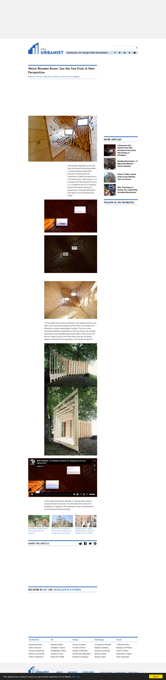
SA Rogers (39, 76)
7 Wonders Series (122, 644)
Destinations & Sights (124, 654)
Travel (119, 640)
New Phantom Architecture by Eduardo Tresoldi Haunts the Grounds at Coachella (62, 530)
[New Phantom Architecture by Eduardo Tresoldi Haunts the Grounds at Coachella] (62, 521)
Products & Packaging (80, 657)
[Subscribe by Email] (134, 52)
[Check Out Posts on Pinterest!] (124, 52)
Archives (72, 672)
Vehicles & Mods (100, 654)
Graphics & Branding (80, 650)
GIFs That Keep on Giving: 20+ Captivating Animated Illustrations (127, 189)
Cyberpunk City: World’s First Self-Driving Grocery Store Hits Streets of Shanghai (126, 150)
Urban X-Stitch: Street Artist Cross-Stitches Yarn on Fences (126, 176)
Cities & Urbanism (35, 647)
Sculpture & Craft (57, 654)
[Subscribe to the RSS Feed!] (129, 52)
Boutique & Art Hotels (124, 647)
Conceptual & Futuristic (103, 644)
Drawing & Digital (57, 644)
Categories (88, 672)
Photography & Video (58, 650)
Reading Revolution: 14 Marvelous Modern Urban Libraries (127, 163)
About (59, 672)
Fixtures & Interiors (79, 644)
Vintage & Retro (100, 657)
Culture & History (122, 650)
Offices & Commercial (36, 654)
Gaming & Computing (102, 650)
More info (76, 676)
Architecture (72, 53)
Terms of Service (106, 672)
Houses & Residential (36, 650)
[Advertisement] (83, 19)
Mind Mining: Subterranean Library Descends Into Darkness (38, 530)
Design (86, 53)
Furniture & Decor (79, 647)
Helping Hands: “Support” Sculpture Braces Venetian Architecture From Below (84, 530)
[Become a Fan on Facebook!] (115, 52)
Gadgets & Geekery (102, 647)
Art (80, 53)
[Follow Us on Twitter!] (119, 52)
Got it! (155, 676)
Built (93, 53)
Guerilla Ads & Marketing (81, 654)
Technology (99, 640)
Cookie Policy (133, 672)
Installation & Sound (59, 76)
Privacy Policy (120, 672)
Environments (102, 53)
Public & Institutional (36, 657)
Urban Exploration (122, 657)
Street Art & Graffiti (57, 657)
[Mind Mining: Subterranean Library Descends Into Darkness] (38, 521)
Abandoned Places (35, 644)
